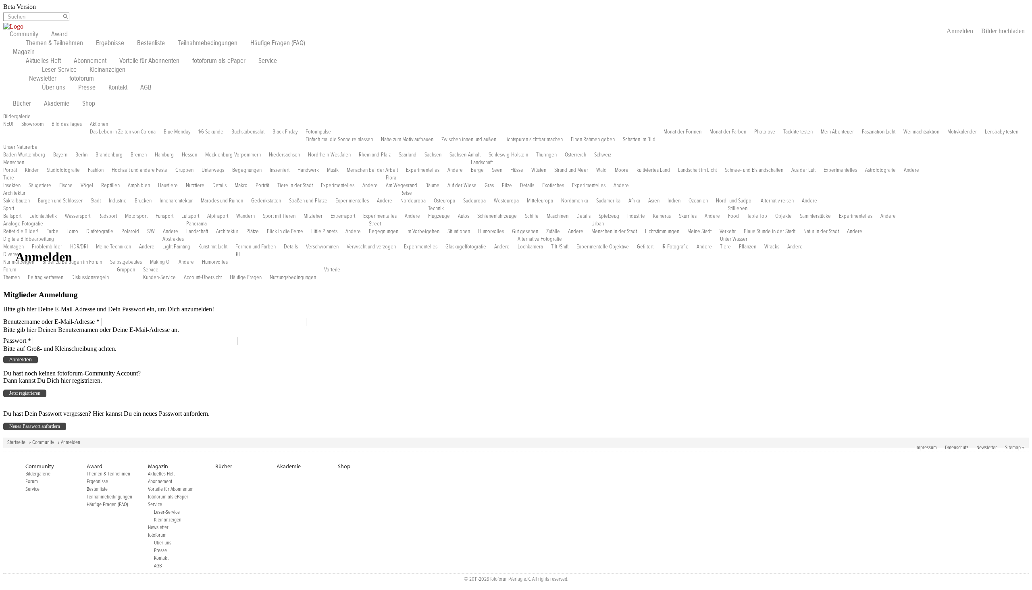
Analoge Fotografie (23, 223)
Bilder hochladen (1003, 30)
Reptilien (110, 185)
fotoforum (81, 79)
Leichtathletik (43, 216)
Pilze (507, 185)
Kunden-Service (159, 277)
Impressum (926, 447)
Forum (9, 269)
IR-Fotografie (675, 246)
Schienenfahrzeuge (497, 216)
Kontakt (117, 87)
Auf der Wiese (461, 185)
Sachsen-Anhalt (465, 154)
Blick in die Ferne (285, 231)
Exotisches (553, 185)
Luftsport (190, 216)
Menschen (13, 162)
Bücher (22, 104)
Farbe (52, 231)
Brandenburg (109, 154)
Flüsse (516, 170)
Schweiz (602, 154)
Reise (406, 193)
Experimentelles (422, 170)
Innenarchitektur (176, 200)
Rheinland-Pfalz (375, 154)
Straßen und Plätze (308, 200)
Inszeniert (279, 170)
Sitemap (1013, 447)
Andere (455, 170)
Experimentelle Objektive (602, 246)
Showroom (32, 124)
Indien (674, 200)
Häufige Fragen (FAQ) (277, 43)
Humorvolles (491, 231)
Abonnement (90, 61)
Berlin (81, 154)
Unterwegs (213, 170)
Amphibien (139, 185)
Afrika (634, 200)
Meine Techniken (113, 246)
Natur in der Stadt (821, 231)
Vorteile (332, 269)
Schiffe (532, 216)
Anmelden (960, 30)
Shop (88, 104)
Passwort (17, 340)
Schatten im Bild (639, 139)
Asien (654, 200)
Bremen (139, 154)
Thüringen (546, 154)
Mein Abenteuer (837, 132)
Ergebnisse (110, 43)
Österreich (575, 154)
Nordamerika (574, 200)
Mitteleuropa (540, 200)
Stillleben (737, 208)
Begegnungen (247, 170)
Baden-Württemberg (24, 154)
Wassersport (77, 216)
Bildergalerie (17, 116)
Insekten (12, 185)
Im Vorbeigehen (422, 231)
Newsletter (42, 79)
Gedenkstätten (266, 200)
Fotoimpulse (318, 132)
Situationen (458, 231)
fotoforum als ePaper (219, 61)
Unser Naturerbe (20, 147)
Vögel (87, 185)
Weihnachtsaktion (921, 132)
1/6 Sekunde (210, 132)
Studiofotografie (63, 170)
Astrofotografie (880, 170)
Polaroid (130, 231)
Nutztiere (195, 185)
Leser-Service (59, 70)
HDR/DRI (79, 246)
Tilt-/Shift (559, 246)
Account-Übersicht (203, 277)
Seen (497, 170)
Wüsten (538, 170)
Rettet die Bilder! (20, 231)
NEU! (8, 124)
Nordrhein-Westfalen (329, 154)
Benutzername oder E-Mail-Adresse (51, 321)
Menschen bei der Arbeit (372, 170)
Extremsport (343, 216)
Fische (66, 185)
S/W (151, 231)
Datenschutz (956, 447)
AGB (146, 87)
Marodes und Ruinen (222, 200)
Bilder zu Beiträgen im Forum (72, 262)
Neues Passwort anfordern (34, 426)
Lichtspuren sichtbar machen (533, 139)
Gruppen (184, 170)
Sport (8, 208)
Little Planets (324, 231)
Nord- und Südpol (734, 200)
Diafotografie (99, 231)
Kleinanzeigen (107, 70)
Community (24, 34)
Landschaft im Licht (697, 170)
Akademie (56, 104)
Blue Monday (177, 132)
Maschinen (557, 216)
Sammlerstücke (815, 216)
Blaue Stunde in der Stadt (769, 231)
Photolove (764, 132)
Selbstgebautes (126, 262)
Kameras (662, 216)
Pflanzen (747, 246)
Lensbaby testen (1001, 132)
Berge (477, 170)
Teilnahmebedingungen (207, 43)
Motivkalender (962, 132)
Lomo (72, 231)
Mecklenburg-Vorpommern (233, 154)
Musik (333, 170)
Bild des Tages (67, 124)
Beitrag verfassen (45, 277)
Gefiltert (645, 246)
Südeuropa (474, 200)
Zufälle (553, 231)
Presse (87, 87)
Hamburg (164, 154)
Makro (241, 185)
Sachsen (432, 154)
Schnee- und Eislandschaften (754, 170)
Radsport (107, 216)
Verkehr (728, 231)
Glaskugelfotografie (465, 246)
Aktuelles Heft (43, 61)
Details (219, 185)
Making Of (160, 262)
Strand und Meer (571, 170)
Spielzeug (609, 216)
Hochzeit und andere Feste (139, 170)
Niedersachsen (284, 154)
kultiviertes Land (653, 170)
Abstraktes (173, 239)
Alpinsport (217, 216)
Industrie (118, 200)
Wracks (771, 246)
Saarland (407, 154)
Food (733, 216)
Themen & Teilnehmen (54, 43)
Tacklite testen (798, 132)
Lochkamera (530, 246)
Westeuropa (506, 200)
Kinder (32, 170)
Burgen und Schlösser (60, 200)
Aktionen (99, 124)
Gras (489, 185)
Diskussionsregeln (90, 277)
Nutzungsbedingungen (293, 277)
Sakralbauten (16, 200)
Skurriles (688, 216)
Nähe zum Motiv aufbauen (407, 139)
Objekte (783, 216)
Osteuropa (444, 200)
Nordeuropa (413, 200)
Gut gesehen (525, 231)
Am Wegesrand (401, 185)
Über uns (53, 87)
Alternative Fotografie (540, 239)
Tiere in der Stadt (295, 185)
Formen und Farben (255, 246)
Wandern (245, 216)
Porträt (10, 170)
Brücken (143, 200)
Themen (11, 277)
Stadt (96, 200)
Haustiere (168, 185)
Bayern (60, 154)
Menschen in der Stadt (614, 231)
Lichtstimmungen (662, 231)
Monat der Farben (728, 132)
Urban (597, 223)
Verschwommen (322, 246)
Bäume (432, 185)
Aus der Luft (803, 170)
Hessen (189, 154)
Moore (621, 170)
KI (238, 254)
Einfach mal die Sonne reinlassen (339, 139)
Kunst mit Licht (212, 246)
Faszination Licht (878, 132)
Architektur (14, 193)
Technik (436, 208)
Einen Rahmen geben (593, 139)
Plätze (252, 231)
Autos (463, 216)
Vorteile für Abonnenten (149, 61)
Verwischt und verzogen (371, 246)
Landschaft (482, 162)
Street (375, 223)
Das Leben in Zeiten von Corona (123, 132)
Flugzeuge (439, 216)
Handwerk (308, 170)
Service (267, 61)
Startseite (16, 442)
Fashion (96, 170)
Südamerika (608, 200)
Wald (601, 170)
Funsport (164, 216)
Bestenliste (151, 43)
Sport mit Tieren (279, 216)
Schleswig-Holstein (508, 154)
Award (59, 34)
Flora (391, 177)
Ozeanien (698, 200)
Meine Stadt (699, 231)
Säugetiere (40, 185)
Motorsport (136, 216)
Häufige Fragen (246, 277)
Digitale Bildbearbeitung (28, 239)
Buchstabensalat (247, 132)
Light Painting (176, 246)
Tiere (8, 177)
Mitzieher (313, 216)
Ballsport (12, 216)
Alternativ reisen (777, 200)
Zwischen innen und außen (468, 139)
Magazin (24, 52)
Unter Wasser (733, 239)
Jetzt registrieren (24, 393)
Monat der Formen (682, 132)
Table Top (757, 216)
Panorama (196, 223)
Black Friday (285, 132)
